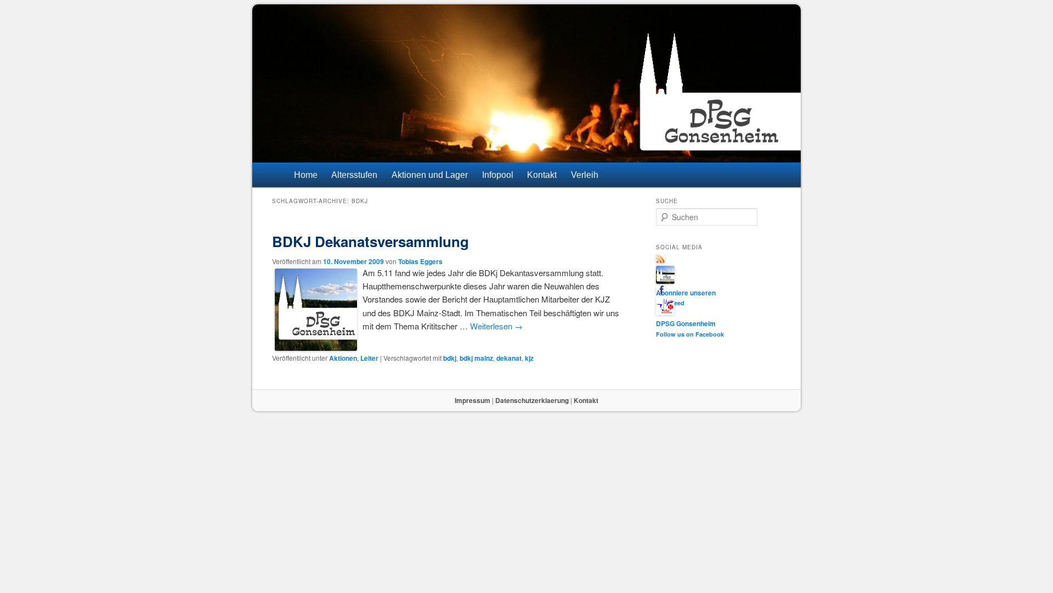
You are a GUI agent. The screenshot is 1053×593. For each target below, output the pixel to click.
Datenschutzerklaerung (532, 400)
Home (306, 175)
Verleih (584, 175)
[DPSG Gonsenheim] (665, 281)
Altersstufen (354, 175)
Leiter (369, 358)
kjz (529, 358)
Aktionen (343, 358)
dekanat (509, 358)
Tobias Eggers (420, 261)
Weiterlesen (496, 326)
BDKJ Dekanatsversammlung (370, 241)
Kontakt (542, 175)
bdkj (449, 358)
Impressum (472, 400)
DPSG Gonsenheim (686, 323)
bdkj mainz (476, 358)
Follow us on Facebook (690, 334)
